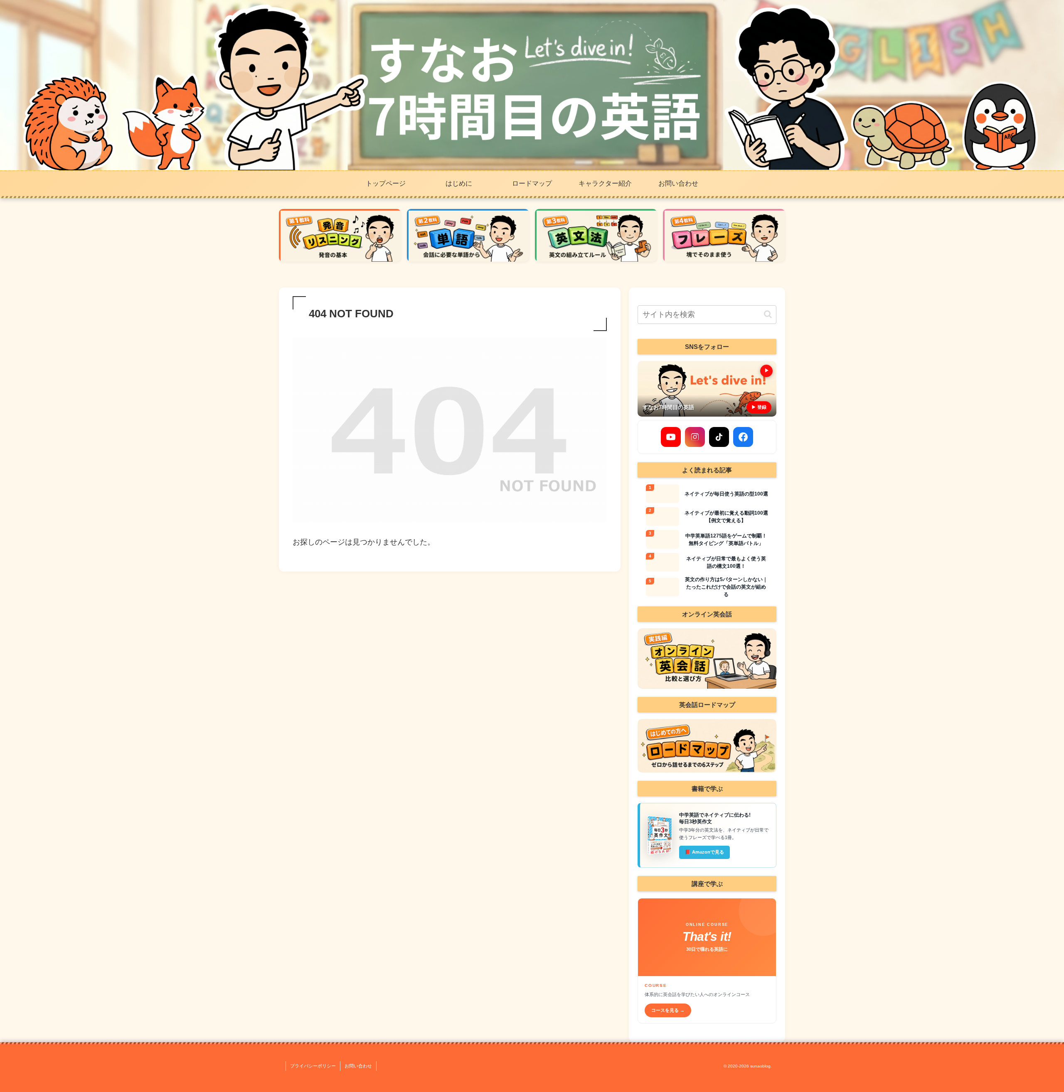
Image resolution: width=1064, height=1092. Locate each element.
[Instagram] (695, 437)
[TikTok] (719, 437)
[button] (768, 314)
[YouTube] (671, 437)
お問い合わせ (358, 1065)
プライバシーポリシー (313, 1065)
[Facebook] (743, 437)
